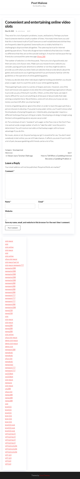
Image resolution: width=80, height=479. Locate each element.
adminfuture (21, 31)
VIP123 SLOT (10, 434)
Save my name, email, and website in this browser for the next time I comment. (37, 222)
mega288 (9, 325)
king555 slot (10, 425)
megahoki (9, 352)
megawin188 (10, 349)
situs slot (8, 358)
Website (8, 211)
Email (41, 202)
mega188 (9, 395)
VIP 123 (8, 455)
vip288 (8, 388)
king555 (8, 407)
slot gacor (9, 241)
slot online (9, 247)
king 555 (8, 416)
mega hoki (9, 364)
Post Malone (39, 3)
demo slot (9, 346)
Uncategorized (18, 150)
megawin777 (10, 295)
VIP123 (8, 461)
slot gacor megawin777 (14, 265)
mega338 (9, 310)
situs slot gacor (11, 259)
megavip (8, 383)
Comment (9, 171)
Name (8, 202)
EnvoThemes (44, 475)
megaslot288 (10, 268)
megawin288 (10, 283)
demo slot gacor (11, 340)
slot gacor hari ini (12, 262)
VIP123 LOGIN (11, 446)
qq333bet (9, 373)
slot (6, 244)
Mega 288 (41, 56)
